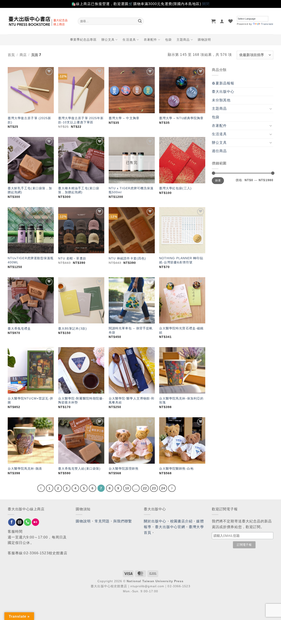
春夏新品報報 (223, 83)
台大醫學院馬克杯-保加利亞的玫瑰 (181, 400)
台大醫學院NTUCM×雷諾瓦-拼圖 (30, 400)
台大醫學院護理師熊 (124, 468)
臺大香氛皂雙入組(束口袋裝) (79, 468)
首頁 (11, 55)
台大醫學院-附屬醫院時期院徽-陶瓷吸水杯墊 (81, 400)
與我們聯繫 (122, 521)
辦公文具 (108, 39)
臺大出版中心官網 (170, 527)
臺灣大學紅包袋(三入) (175, 188)
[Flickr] (35, 522)
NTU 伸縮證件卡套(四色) (127, 258)
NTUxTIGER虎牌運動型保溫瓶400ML (31, 260)
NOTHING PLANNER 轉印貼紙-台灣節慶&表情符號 (181, 260)
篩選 (218, 180)
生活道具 (129, 39)
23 (154, 488)
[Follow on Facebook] (11, 522)
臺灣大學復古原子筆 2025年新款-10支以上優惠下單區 (81, 120)
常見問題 (102, 521)
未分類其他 (221, 100)
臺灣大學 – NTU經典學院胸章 (181, 118)
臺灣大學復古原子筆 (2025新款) (29, 120)
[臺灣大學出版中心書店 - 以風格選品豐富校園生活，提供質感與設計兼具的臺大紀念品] (39, 21)
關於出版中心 (155, 521)
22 (145, 488)
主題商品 (183, 39)
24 (163, 488)
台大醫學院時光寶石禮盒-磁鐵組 (181, 330)
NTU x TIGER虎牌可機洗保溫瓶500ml (131, 190)
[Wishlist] (230, 21)
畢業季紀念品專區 (83, 39)
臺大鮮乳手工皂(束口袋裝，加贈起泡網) (30, 190)
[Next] (172, 488)
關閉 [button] (206, 4)
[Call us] (27, 522)
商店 (23, 55)
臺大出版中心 (223, 91)
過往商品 (219, 151)
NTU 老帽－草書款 (72, 258)
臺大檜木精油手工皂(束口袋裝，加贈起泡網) (78, 190)
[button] (213, 21)
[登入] (222, 21)
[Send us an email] (19, 522)
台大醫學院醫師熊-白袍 (176, 468)
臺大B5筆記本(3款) (72, 328)
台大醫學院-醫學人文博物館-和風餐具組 (132, 400)
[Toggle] (270, 108)
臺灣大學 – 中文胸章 (124, 118)
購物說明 (204, 39)
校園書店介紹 (181, 521)
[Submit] (140, 21)
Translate (267, 24)
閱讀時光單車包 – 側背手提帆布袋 (131, 330)
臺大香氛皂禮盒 (19, 328)
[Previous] (41, 488)
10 (127, 488)
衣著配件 (150, 39)
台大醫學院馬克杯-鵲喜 (25, 468)
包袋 (168, 39)
